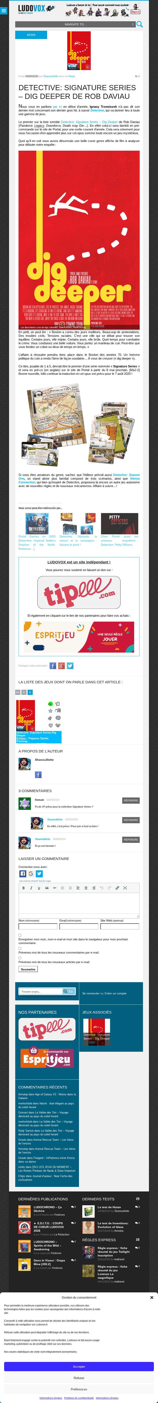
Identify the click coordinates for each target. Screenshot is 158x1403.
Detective (97, 110)
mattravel (119, 1259)
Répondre (131, 800)
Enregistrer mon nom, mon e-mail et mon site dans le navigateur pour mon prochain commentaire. (73, 941)
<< (17, 692)
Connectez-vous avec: (33, 866)
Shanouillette (50, 76)
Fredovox (59, 1214)
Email (70, 920)
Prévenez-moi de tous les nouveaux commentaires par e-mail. (59, 952)
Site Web (111, 920)
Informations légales (51, 1398)
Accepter (79, 1366)
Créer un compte (116, 993)
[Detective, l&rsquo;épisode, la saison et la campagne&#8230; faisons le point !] (78, 523)
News (72, 76)
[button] (152, 1297)
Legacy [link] (39, 125)
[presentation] (23, 888)
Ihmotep (23, 1148)
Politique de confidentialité (79, 1398)
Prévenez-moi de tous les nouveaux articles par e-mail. (54, 962)
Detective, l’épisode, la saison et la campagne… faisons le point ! (78, 540)
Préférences (79, 1389)
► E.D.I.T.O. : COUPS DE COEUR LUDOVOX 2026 (49, 1227)
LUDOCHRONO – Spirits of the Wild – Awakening (47, 1245)
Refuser (79, 1378)
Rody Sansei (26, 1130)
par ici (57, 106)
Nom (29, 920)
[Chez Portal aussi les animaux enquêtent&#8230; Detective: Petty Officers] (119, 523)
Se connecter (91, 993)
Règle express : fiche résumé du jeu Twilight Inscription (114, 1251)
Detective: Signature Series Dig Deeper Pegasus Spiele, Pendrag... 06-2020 (36, 737)
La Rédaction (61, 1234)
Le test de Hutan (109, 1207)
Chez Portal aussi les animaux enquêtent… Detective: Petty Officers (119, 540)
